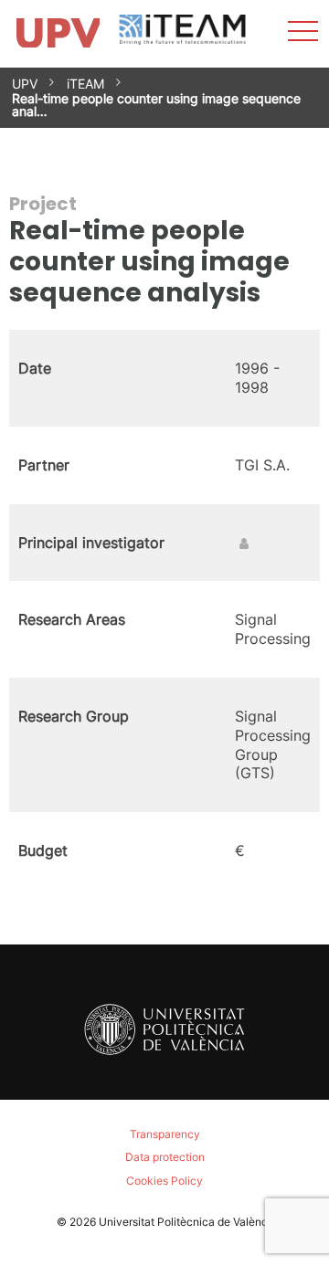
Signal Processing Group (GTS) (273, 744)
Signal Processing (273, 629)
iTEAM (85, 83)
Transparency (165, 1134)
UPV (24, 83)
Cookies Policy (164, 1180)
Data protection (165, 1157)
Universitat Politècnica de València (188, 1222)
